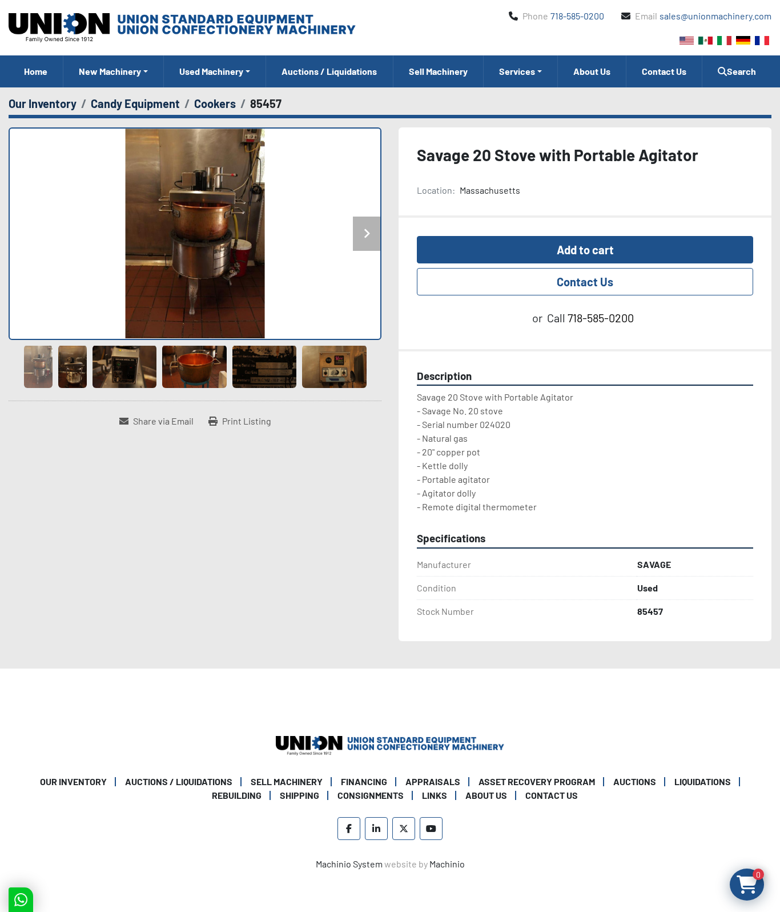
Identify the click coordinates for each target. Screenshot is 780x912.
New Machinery (110, 71)
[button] (113, 71)
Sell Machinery (438, 71)
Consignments (370, 795)
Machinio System (349, 863)
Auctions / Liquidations (329, 71)
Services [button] (517, 71)
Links (434, 795)
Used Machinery (211, 71)
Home (35, 71)
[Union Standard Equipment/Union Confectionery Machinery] (390, 744)
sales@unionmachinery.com (715, 15)
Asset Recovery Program (537, 781)
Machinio (447, 863)
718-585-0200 (577, 15)
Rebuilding (237, 795)
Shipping (299, 795)
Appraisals (432, 781)
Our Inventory (73, 781)
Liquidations (702, 781)
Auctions (634, 781)
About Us (591, 71)
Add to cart (585, 250)
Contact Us (664, 71)
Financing (364, 781)
